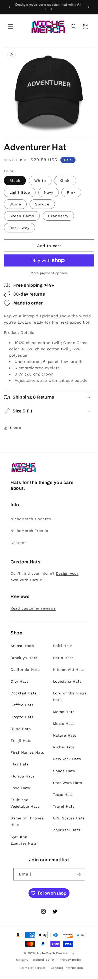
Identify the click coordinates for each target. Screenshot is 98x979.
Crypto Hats (22, 717)
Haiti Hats (62, 646)
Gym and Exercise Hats (23, 840)
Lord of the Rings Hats (70, 696)
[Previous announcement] (9, 7)
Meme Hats (63, 712)
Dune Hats (20, 729)
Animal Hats (22, 646)
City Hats (19, 681)
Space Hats (64, 771)
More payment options (49, 273)
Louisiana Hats (67, 681)
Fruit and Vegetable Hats (24, 803)
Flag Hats (19, 764)
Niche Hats (63, 747)
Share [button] (15, 428)
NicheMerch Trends (29, 531)
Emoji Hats (20, 740)
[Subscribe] (79, 874)
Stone (15, 204)
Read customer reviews (33, 608)
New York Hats (67, 759)
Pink (71, 192)
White (40, 180)
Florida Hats (22, 776)
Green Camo (21, 216)
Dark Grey (19, 228)
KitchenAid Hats (68, 669)
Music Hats (63, 723)
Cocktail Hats (23, 693)
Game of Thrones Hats (26, 821)
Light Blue (19, 192)
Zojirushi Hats (66, 830)
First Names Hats (27, 752)
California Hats (25, 669)
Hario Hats (63, 658)
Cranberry (58, 216)
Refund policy (44, 959)
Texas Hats (63, 794)
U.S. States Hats (69, 818)
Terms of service (33, 968)
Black (14, 180)
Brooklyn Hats (23, 658)
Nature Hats (65, 735)
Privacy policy (71, 959)
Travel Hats (64, 806)
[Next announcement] (88, 7)
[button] (10, 26)
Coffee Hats (22, 705)
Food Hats (20, 788)
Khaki (65, 180)
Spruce (42, 204)
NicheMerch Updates (30, 519)
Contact (18, 543)
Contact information (67, 968)
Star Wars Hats (67, 783)
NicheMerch (46, 953)
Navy (48, 192)
